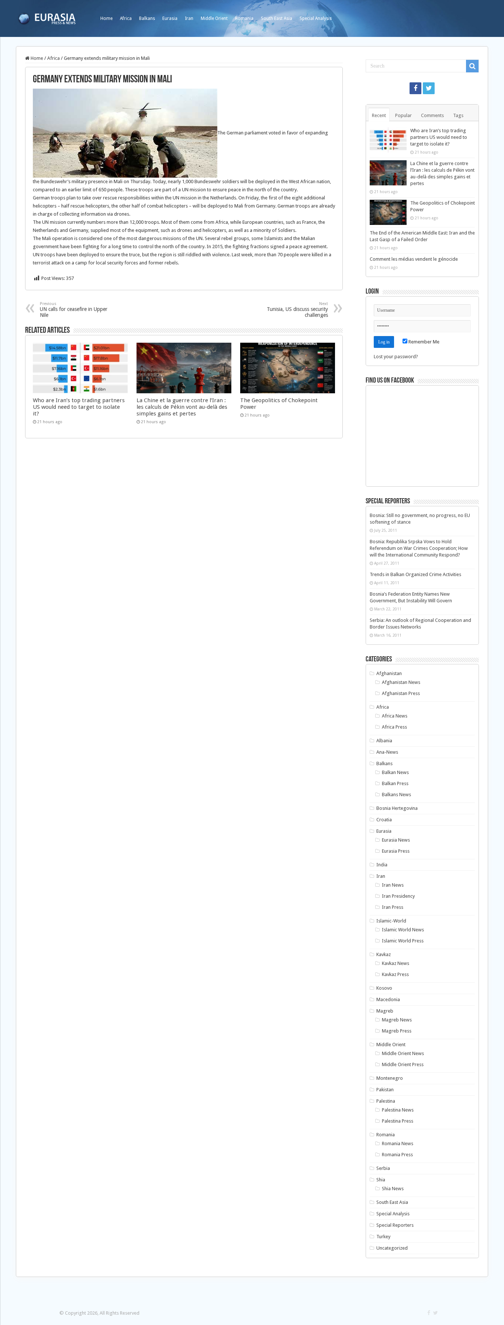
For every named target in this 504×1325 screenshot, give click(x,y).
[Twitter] (429, 88)
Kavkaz (383, 954)
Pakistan (385, 1089)
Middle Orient (214, 18)
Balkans (147, 18)
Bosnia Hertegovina (397, 808)
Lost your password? (396, 356)
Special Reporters (395, 1225)
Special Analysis (316, 18)
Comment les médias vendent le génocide (414, 259)
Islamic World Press (403, 941)
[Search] (472, 66)
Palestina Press (397, 1121)
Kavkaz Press (395, 974)
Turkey (383, 1236)
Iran (189, 18)
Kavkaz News (395, 963)
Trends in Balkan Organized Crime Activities (415, 574)
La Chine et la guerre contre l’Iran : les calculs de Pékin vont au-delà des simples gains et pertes (182, 407)
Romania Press (397, 1154)
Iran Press (392, 907)
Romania (244, 18)
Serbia (383, 1168)
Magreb (384, 1011)
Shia (380, 1179)
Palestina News (398, 1110)
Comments (432, 115)
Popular (403, 115)
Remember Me (423, 342)
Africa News (394, 716)
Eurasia (169, 18)
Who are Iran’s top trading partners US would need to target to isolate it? (79, 407)
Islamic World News (403, 929)
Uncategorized (392, 1248)
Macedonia (388, 999)
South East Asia (276, 18)
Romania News (397, 1143)
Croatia (384, 819)
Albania (384, 740)
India (381, 864)
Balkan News (395, 772)
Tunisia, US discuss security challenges (297, 309)
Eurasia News (396, 840)
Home (106, 18)
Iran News (393, 885)
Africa (126, 18)
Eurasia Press (396, 851)
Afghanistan (389, 673)
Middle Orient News (403, 1053)
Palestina (385, 1101)
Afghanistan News (401, 682)
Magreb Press (396, 1031)
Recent (379, 115)
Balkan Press (395, 783)
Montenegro (389, 1078)
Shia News (393, 1188)
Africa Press (394, 727)
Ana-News (387, 752)
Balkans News (396, 794)
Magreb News (397, 1020)
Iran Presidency (398, 896)
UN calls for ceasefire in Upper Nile (73, 309)
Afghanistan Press (401, 693)
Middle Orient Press (403, 1064)
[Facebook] (415, 88)
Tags (458, 115)
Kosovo (384, 988)
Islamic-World (391, 921)
